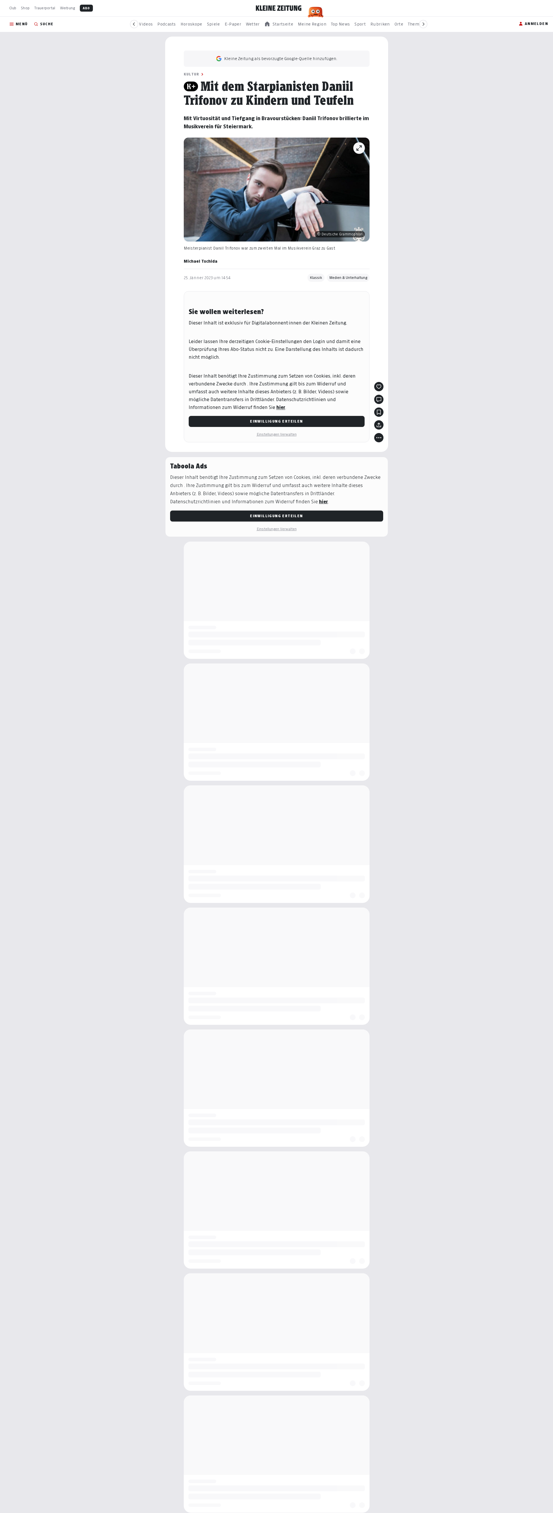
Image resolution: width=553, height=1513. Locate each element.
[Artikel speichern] (378, 412)
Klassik (316, 277)
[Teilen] (378, 425)
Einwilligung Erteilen (276, 421)
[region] (278, 24)
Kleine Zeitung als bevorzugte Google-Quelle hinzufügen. (280, 58)
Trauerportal (44, 8)
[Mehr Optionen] (378, 437)
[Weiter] (423, 24)
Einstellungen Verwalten (277, 434)
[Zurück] (134, 24)
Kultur (191, 74)
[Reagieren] (378, 386)
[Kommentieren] (378, 399)
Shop (25, 8)
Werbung (67, 8)
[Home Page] (279, 8)
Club (12, 8)
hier (280, 407)
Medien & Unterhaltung (348, 277)
